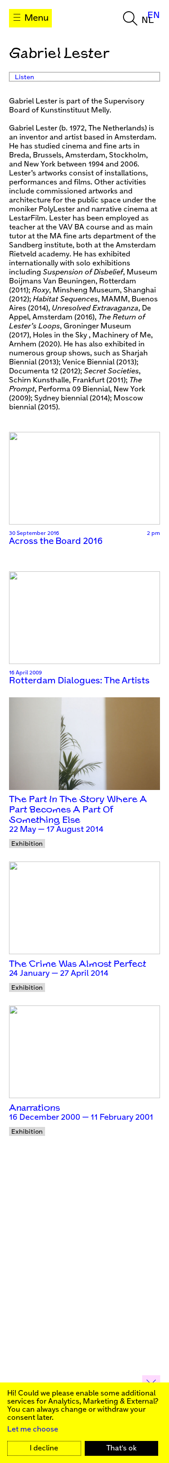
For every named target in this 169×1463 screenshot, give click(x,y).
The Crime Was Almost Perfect (77, 964)
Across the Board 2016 (56, 541)
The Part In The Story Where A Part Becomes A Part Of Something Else (78, 810)
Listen (24, 77)
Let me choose (32, 1429)
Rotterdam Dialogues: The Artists (79, 681)
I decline (44, 1448)
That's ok (121, 1448)
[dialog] (84, 1422)
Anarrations (34, 1108)
